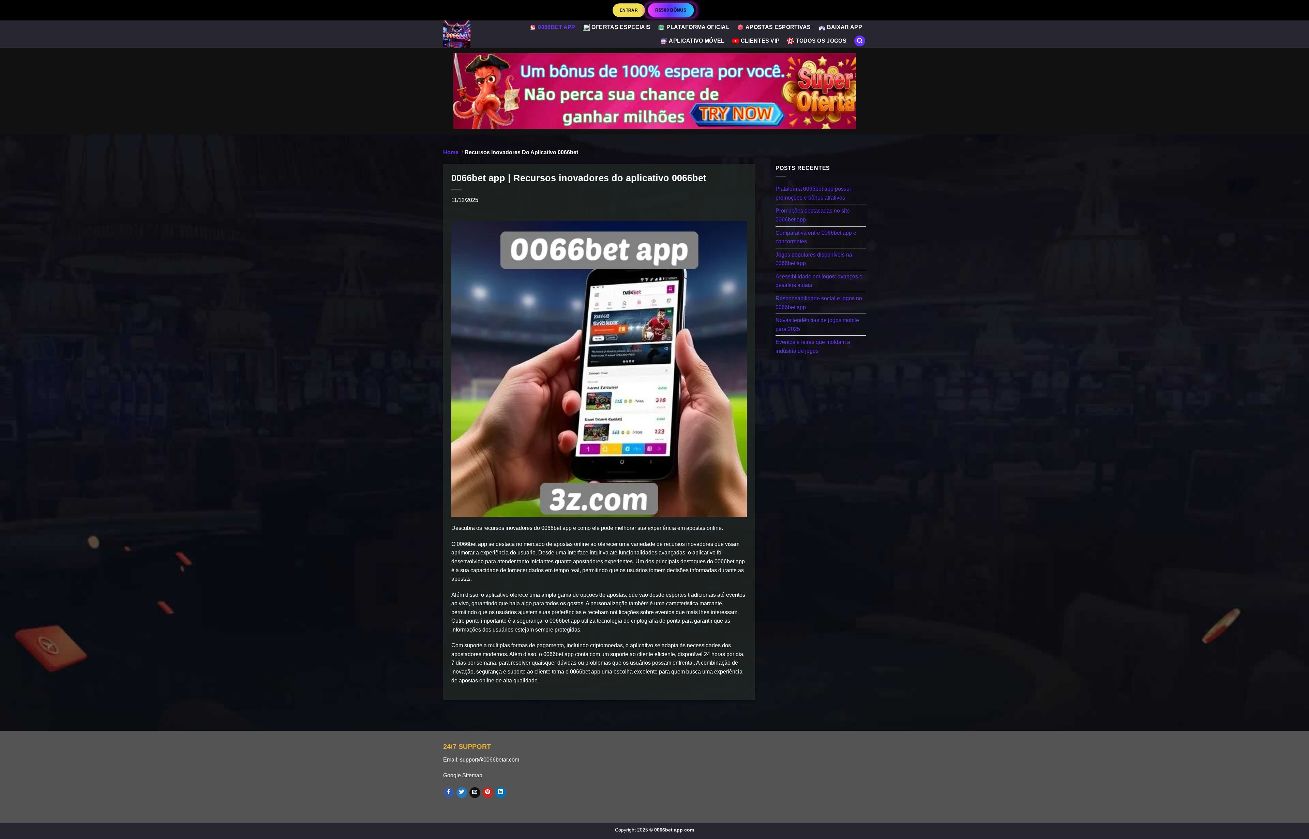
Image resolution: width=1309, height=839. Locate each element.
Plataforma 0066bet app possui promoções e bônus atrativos (813, 193)
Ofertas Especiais (620, 27)
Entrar (629, 10)
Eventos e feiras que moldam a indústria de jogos (813, 346)
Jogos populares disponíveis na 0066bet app (814, 258)
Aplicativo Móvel (696, 41)
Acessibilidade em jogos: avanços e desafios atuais (819, 280)
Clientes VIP (760, 41)
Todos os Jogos (821, 41)
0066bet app (556, 27)
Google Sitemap (462, 775)
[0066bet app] (471, 34)
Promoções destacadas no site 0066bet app (813, 215)
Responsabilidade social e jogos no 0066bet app (819, 302)
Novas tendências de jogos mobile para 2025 (817, 324)
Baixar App (844, 27)
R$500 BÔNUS (670, 10)
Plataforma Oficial (697, 27)
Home (450, 152)
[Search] (859, 41)
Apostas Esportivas (778, 27)
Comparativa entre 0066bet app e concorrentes (816, 237)
